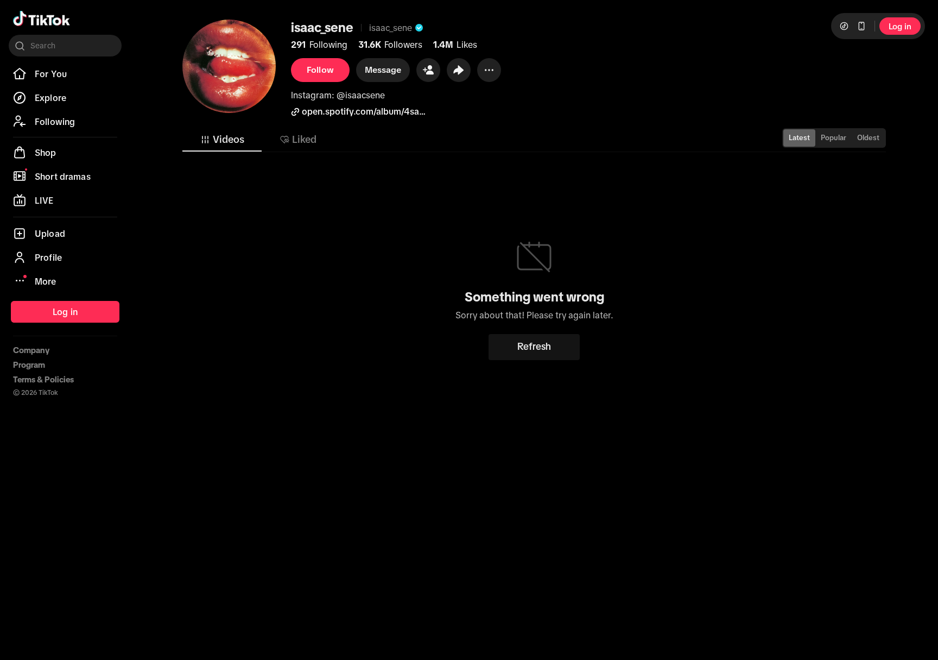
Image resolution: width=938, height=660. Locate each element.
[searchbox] (65, 45)
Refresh (534, 346)
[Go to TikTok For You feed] (41, 18)
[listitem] (65, 74)
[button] (428, 70)
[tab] (222, 140)
